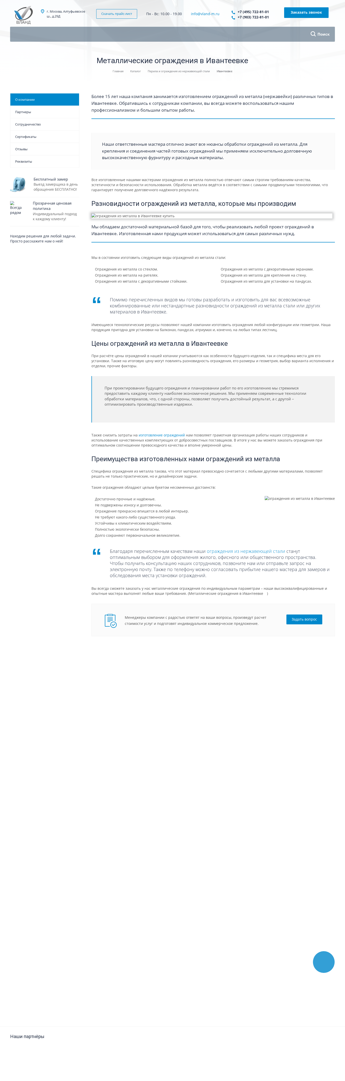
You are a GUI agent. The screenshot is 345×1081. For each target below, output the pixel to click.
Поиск (323, 34)
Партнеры (23, 112)
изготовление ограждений (162, 435)
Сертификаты (25, 136)
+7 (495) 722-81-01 (253, 11)
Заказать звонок (306, 12)
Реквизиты (23, 161)
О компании (25, 99)
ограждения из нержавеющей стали (246, 551)
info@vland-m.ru (205, 13)
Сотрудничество (28, 124)
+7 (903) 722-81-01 (253, 17)
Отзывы (21, 149)
